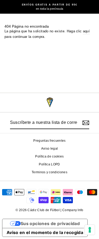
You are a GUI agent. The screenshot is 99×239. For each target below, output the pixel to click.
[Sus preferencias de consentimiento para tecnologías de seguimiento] (90, 230)
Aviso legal (49, 148)
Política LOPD (49, 164)
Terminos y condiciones (49, 172)
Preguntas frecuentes (49, 141)
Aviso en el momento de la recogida (45, 232)
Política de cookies (49, 156)
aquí (86, 31)
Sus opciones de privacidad (50, 223)
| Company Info (71, 210)
